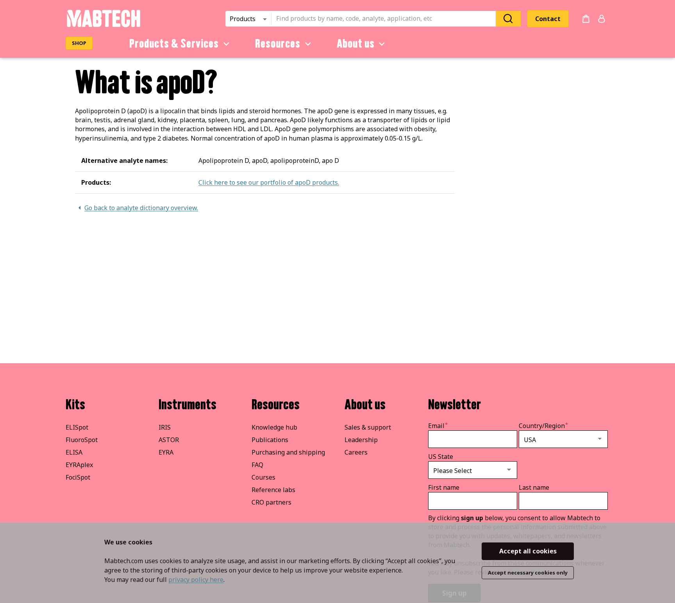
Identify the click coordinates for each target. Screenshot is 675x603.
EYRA (166, 452)
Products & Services (174, 43)
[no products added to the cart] (586, 19)
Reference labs (273, 489)
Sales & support (368, 427)
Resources (277, 43)
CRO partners (271, 502)
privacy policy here (195, 579)
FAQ (257, 464)
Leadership (361, 439)
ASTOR (169, 439)
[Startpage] (103, 25)
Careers (356, 452)
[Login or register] (601, 19)
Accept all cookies (528, 551)
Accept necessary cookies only (528, 572)
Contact (548, 18)
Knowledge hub (274, 427)
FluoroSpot (82, 439)
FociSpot (78, 477)
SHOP (79, 42)
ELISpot (77, 427)
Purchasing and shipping (288, 452)
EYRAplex (79, 464)
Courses (263, 477)
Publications (270, 439)
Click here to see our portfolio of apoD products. (268, 182)
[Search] (508, 18)
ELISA (74, 452)
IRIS (165, 427)
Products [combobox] (242, 18)
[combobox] (386, 18)
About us (356, 43)
